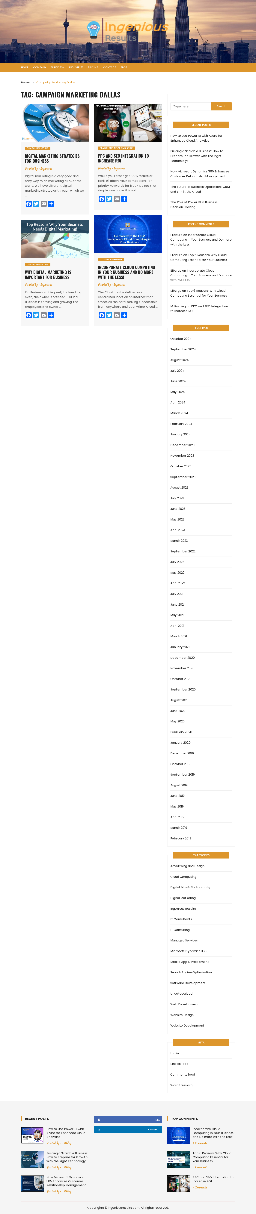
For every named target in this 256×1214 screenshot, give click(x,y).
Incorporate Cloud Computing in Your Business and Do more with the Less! (126, 272)
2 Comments (200, 1167)
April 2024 (178, 402)
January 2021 (180, 647)
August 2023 (179, 487)
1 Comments (200, 1187)
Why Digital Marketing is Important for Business (48, 274)
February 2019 (180, 838)
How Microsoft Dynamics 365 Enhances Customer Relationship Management (199, 173)
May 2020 (177, 721)
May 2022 (177, 572)
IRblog (66, 1142)
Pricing (93, 67)
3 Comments (200, 1142)
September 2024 (183, 349)
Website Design (182, 1015)
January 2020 (180, 742)
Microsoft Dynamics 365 (188, 951)
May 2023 (177, 519)
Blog (124, 67)
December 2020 (182, 658)
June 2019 (177, 796)
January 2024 (180, 434)
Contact (109, 67)
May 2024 (177, 392)
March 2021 (178, 636)
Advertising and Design (187, 866)
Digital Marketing (38, 148)
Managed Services (184, 940)
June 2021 (177, 604)
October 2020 (180, 679)
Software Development (188, 983)
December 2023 (182, 445)
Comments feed (182, 1074)
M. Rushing (178, 306)
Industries (76, 67)
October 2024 (181, 339)
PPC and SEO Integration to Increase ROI (123, 158)
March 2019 (178, 828)
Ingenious (46, 168)
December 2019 (182, 753)
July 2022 (177, 562)
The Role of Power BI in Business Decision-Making (194, 204)
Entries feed (179, 1064)
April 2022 (177, 583)
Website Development (187, 1025)
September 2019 (182, 774)
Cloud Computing (111, 259)
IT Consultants (181, 919)
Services (57, 67)
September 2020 (183, 689)
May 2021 (177, 615)
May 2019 (177, 806)
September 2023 (182, 477)
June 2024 (178, 381)
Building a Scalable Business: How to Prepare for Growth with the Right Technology (196, 156)
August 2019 (179, 785)
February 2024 (181, 424)
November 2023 (182, 455)
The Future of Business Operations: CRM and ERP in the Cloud (200, 189)
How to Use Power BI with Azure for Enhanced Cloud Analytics (196, 138)
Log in (174, 1053)
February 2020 (181, 732)
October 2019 (180, 764)
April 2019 (177, 817)
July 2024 (177, 371)
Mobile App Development (189, 962)
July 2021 (176, 594)
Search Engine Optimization (116, 148)
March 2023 (179, 541)
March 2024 (179, 413)
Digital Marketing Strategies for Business (52, 158)
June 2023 (177, 509)
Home (25, 67)
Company (39, 67)
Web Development (184, 1004)
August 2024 (179, 360)
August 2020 (179, 700)
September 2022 (182, 551)
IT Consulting (180, 930)
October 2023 (180, 466)
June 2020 (178, 711)
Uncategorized (181, 993)
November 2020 (182, 668)
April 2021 (177, 626)
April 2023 (177, 530)
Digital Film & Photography (190, 887)
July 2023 (177, 498)
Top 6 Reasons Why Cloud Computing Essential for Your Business (212, 1157)
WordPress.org (181, 1085)
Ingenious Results (183, 909)
